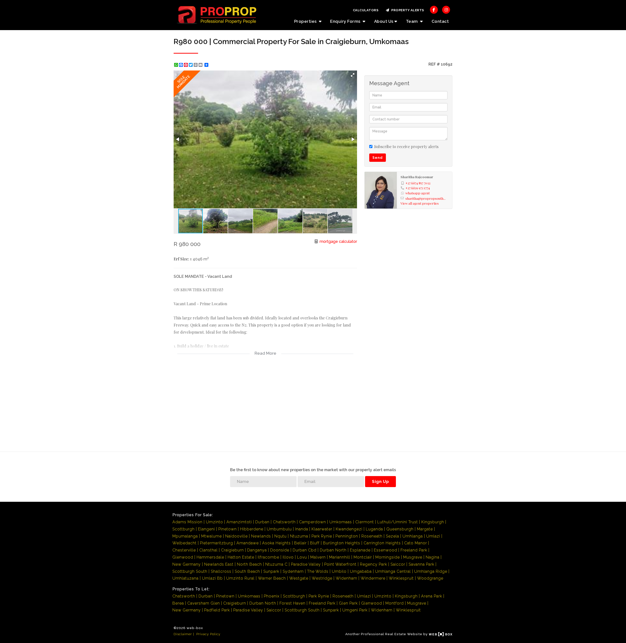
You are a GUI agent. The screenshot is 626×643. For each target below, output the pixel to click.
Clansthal (208, 550)
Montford (394, 603)
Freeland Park (414, 550)
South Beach (247, 571)
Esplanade (360, 550)
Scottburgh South (189, 571)
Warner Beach (272, 578)
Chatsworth (284, 522)
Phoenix (271, 596)
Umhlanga (412, 536)
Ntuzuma (299, 536)
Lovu (302, 557)
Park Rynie (322, 536)
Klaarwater (322, 529)
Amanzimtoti (239, 522)
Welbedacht (184, 543)
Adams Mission (187, 522)
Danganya (257, 550)
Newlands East (219, 564)
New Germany (186, 564)
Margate (425, 529)
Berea (178, 603)
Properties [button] (306, 21)
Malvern (318, 557)
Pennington (346, 536)
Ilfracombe (268, 557)
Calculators (366, 10)
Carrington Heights (382, 543)
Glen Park (348, 603)
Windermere (373, 578)
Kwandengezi (349, 529)
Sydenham (293, 571)
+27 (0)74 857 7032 (417, 183)
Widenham (346, 578)
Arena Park (431, 596)
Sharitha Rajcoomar (417, 177)
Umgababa (361, 571)
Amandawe (247, 543)
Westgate (298, 578)
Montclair (363, 557)
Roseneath (371, 536)
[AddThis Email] (201, 65)
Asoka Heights (276, 543)
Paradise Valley (306, 564)
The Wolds (317, 571)
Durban (262, 522)
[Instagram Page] (446, 9)
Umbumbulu (279, 529)
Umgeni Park (355, 610)
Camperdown (312, 522)
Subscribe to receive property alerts (406, 146)
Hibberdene (251, 529)
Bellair (300, 543)
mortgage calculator (338, 241)
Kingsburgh (432, 522)
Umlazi (433, 536)
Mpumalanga (185, 536)
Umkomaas (340, 522)
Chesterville (184, 550)
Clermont (364, 522)
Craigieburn (232, 550)
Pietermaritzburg (216, 543)
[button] (353, 75)
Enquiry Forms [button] (345, 21)
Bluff (315, 543)
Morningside (387, 557)
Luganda (374, 529)
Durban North (333, 550)
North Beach (249, 564)
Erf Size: (181, 258)
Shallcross (221, 571)
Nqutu (280, 536)
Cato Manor (415, 543)
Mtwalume (211, 536)
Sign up (380, 481)
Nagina (432, 557)
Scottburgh (183, 529)
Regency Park (373, 564)
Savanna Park (421, 564)
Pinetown (227, 529)
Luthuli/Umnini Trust (397, 522)
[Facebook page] (434, 9)
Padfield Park (217, 610)
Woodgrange (430, 578)
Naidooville (236, 536)
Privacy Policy (208, 634)
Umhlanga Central (393, 571)
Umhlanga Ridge (430, 571)
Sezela (392, 536)
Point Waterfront (340, 564)
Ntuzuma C (276, 564)
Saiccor (398, 564)
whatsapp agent (417, 193)
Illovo (288, 557)
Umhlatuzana (185, 578)
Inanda (301, 529)
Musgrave (412, 557)
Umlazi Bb (212, 578)
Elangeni (206, 529)
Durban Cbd (304, 550)
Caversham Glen (203, 603)
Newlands (261, 536)
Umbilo (339, 571)
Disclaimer (183, 634)
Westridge (322, 578)
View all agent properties (420, 203)
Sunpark (271, 571)
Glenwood (182, 557)
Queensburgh (400, 529)
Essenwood (385, 550)
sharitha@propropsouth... (425, 198)
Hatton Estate (241, 557)
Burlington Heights (341, 543)
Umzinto (214, 522)
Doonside (279, 550)
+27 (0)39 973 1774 (417, 188)
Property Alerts (407, 10)
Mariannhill (339, 557)
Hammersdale (210, 557)
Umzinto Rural (240, 578)
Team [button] (412, 21)
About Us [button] (383, 21)
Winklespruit (401, 578)
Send (377, 158)
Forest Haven (292, 603)
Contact (440, 21)
